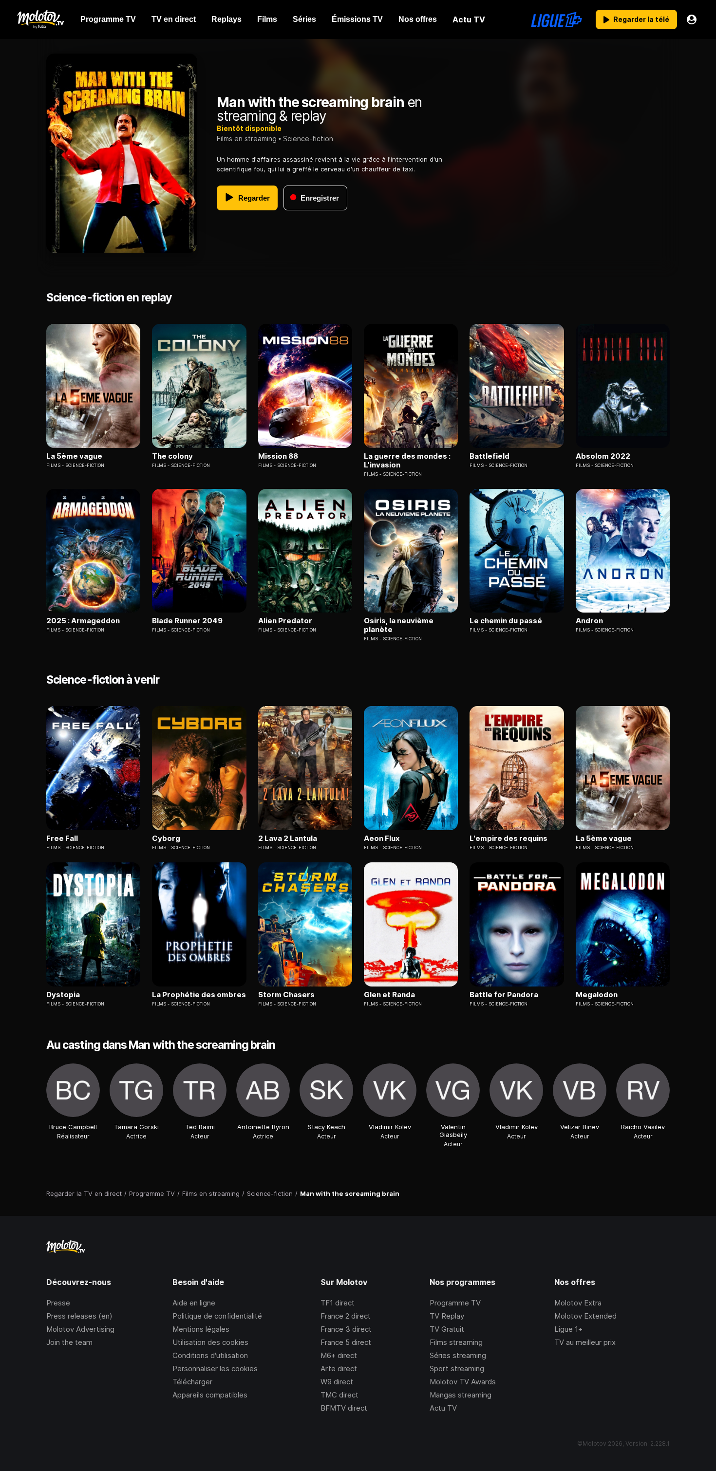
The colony (172, 456)
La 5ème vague (74, 456)
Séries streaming (458, 1355)
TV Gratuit (447, 1329)
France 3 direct (346, 1329)
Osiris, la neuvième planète (398, 625)
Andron (589, 620)
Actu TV (443, 1408)
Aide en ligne (193, 1302)
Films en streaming (247, 138)
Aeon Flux (382, 838)
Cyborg (166, 838)
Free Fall (62, 838)
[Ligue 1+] (556, 19)
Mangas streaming (460, 1394)
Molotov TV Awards (463, 1381)
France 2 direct (345, 1316)
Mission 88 (278, 456)
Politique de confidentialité (217, 1316)
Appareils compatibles (209, 1394)
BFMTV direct (343, 1408)
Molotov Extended (585, 1316)
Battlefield (489, 456)
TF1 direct (337, 1302)
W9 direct (336, 1381)
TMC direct (339, 1394)
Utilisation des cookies (210, 1342)
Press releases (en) (79, 1316)
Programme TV (455, 1302)
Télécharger (192, 1381)
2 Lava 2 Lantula (287, 838)
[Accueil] (40, 19)
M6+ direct (338, 1355)
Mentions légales (200, 1329)
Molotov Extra (578, 1302)
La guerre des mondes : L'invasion (407, 460)
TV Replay (447, 1316)
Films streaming (456, 1342)
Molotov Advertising (80, 1329)
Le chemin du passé (506, 620)
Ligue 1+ (568, 1329)
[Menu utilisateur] (691, 19)
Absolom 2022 (603, 456)
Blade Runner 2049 (187, 620)
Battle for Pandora (504, 994)
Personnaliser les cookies (215, 1368)
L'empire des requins (508, 838)
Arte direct (338, 1368)
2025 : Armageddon (83, 620)
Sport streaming (457, 1368)
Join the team (69, 1342)
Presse (58, 1302)
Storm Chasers (286, 994)
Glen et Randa (389, 994)
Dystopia (63, 994)
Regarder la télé (641, 19)
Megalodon (597, 994)
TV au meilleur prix (585, 1342)
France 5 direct (345, 1342)
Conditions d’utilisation (210, 1355)
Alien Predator (285, 620)
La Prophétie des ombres (199, 994)
